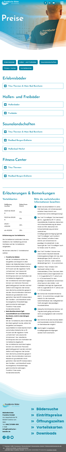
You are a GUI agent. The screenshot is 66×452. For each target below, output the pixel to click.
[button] (4, 448)
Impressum (17, 446)
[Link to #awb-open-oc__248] (61, 3)
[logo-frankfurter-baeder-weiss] (10, 1)
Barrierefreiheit (26, 446)
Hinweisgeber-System (37, 446)
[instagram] (49, 3)
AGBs (12, 446)
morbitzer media (52, 450)
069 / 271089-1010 (12, 424)
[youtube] (53, 3)
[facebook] (45, 3)
